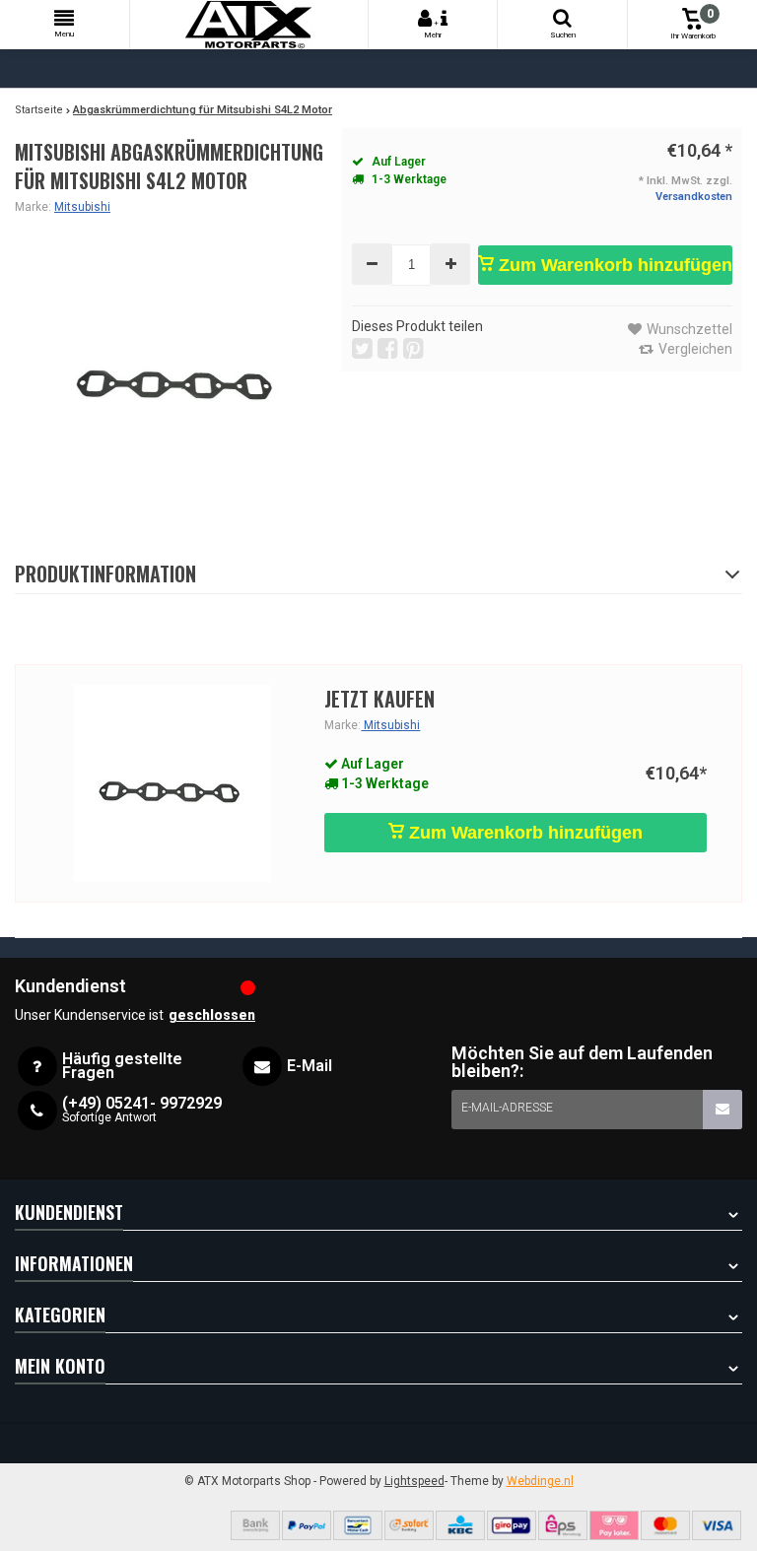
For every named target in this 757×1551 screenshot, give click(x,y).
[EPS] (562, 1525)
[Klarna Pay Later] (614, 1525)
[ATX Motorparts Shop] (249, 24)
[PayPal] (306, 1525)
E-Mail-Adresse (507, 1107)
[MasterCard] (665, 1525)
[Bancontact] (357, 1525)
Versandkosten (693, 196)
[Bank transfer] (255, 1525)
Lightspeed (414, 1481)
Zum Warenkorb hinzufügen (613, 265)
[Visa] (716, 1525)
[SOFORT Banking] (409, 1525)
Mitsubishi (82, 207)
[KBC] (460, 1525)
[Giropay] (511, 1525)
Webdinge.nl (540, 1481)
